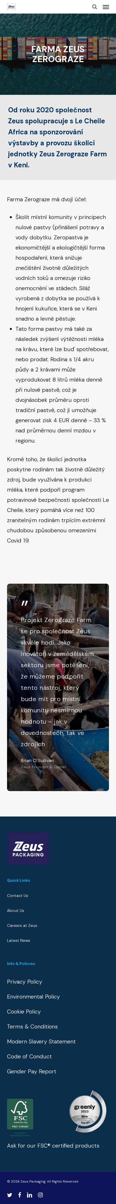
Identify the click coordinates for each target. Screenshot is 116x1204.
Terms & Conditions (32, 1026)
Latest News (18, 940)
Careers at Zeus (22, 925)
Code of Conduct (29, 1056)
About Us (15, 910)
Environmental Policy (33, 996)
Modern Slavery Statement (41, 1041)
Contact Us (17, 895)
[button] (106, 7)
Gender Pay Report (31, 1071)
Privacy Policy (24, 981)
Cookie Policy (24, 1011)
